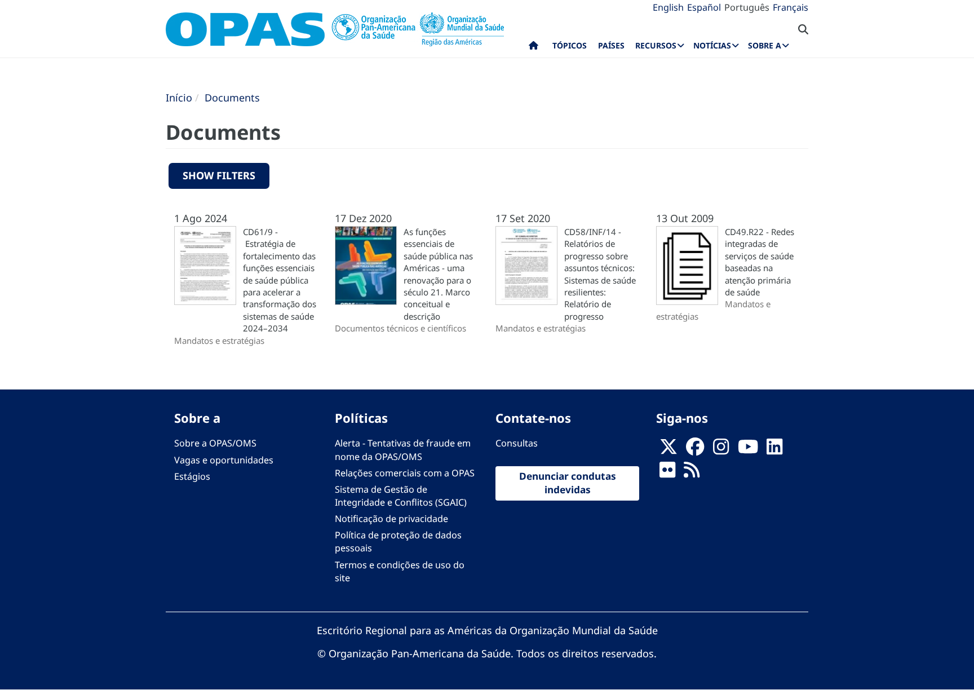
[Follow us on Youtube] (748, 450)
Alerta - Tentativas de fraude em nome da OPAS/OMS (403, 449)
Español (704, 7)
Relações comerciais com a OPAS (405, 473)
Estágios (192, 476)
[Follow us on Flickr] (667, 473)
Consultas (516, 443)
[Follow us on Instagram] (721, 450)
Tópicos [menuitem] (569, 45)
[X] (668, 450)
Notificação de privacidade (391, 518)
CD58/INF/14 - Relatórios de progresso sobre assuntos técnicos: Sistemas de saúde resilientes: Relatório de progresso (600, 274)
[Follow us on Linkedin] (774, 450)
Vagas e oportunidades (223, 460)
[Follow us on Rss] (691, 473)
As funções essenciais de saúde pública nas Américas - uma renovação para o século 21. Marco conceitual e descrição (438, 274)
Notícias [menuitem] (712, 45)
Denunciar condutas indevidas (567, 483)
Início (179, 97)
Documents (232, 97)
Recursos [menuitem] (655, 45)
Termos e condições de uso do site (399, 571)
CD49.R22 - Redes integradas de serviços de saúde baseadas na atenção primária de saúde (759, 262)
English (668, 7)
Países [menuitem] (611, 45)
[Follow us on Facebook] (695, 450)
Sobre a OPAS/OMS (215, 443)
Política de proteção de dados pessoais (398, 541)
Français (790, 7)
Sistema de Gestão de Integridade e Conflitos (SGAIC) (401, 495)
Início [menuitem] (533, 48)
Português (746, 7)
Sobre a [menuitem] (764, 45)
